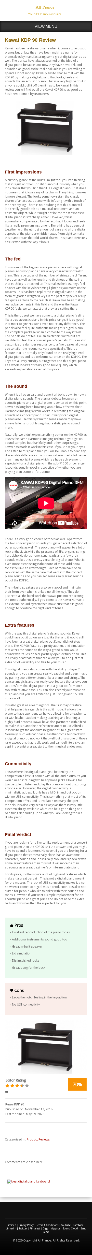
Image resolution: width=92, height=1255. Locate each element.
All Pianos (45, 7)
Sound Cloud (70, 1228)
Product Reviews (38, 1139)
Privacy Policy (26, 1225)
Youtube (66, 1225)
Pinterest (35, 1228)
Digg (45, 1228)
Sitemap (11, 1225)
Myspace (55, 1228)
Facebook (78, 1225)
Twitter (23, 1228)
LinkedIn (11, 1228)
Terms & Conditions (47, 1225)
